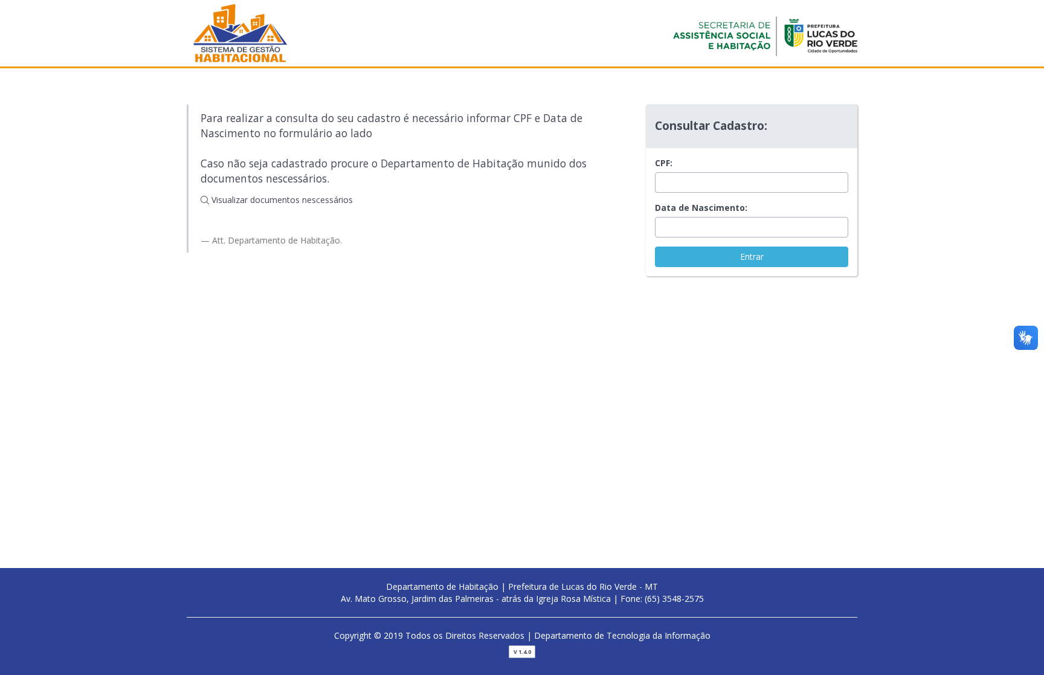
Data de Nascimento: (701, 207)
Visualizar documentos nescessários (281, 199)
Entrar (752, 256)
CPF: (663, 163)
